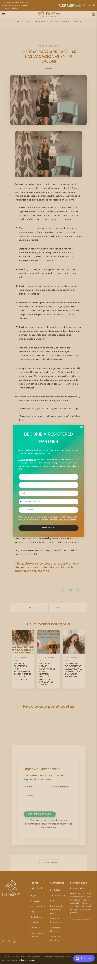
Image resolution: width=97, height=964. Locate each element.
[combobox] (23, 501)
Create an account (27, 460)
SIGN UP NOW (48, 528)
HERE (20, 469)
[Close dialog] (82, 427)
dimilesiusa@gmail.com (65, 520)
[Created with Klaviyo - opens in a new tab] (48, 538)
